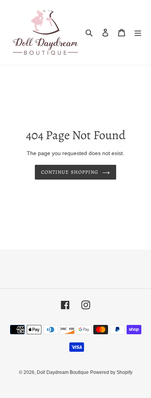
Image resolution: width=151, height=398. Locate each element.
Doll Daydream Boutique (63, 372)
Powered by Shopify (111, 372)
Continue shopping (69, 172)
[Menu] (138, 32)
